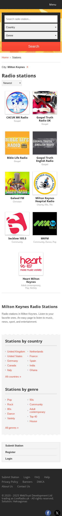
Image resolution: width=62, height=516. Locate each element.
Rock (10, 404)
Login (8, 458)
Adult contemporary (37, 410)
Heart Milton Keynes (31, 280)
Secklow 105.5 (17, 238)
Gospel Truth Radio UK (45, 119)
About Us (7, 486)
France (34, 356)
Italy (9, 370)
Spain (33, 360)
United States (14, 356)
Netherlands (36, 351)
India (32, 365)
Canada (11, 365)
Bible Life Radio (17, 158)
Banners (27, 481)
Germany (12, 360)
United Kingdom (16, 351)
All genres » (11, 427)
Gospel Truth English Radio (44, 159)
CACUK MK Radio (17, 117)
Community (36, 404)
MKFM (45, 238)
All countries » (13, 376)
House (33, 421)
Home (5, 57)
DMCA (40, 481)
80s (9, 409)
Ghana (33, 370)
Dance (11, 413)
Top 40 (33, 416)
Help (47, 477)
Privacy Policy (10, 481)
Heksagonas (20, 501)
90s (32, 399)
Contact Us (23, 486)
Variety (11, 418)
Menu (52, 4)
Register (10, 452)
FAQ (37, 477)
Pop (9, 399)
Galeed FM (17, 198)
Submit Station (14, 445)
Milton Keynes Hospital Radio (44, 199)
